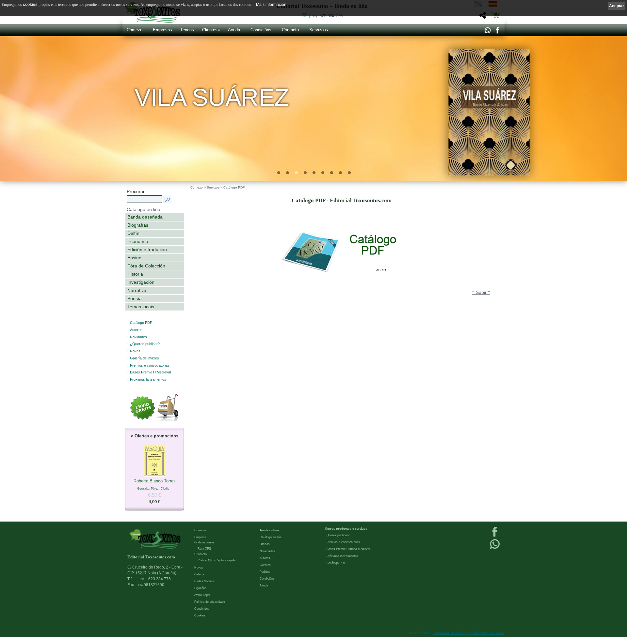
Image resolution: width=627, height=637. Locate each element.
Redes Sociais (204, 581)
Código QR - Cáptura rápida (216, 560)
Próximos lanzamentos (148, 379)
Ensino (134, 257)
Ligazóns (200, 588)
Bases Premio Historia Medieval (348, 549)
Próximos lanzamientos (342, 556)
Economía (137, 241)
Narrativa (136, 290)
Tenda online (269, 530)
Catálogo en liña (270, 537)
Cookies (199, 615)
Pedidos (265, 571)
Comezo (134, 29)
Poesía (134, 298)
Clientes (209, 29)
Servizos (317, 29)
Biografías (137, 225)
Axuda (234, 29)
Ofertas (265, 544)
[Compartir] (482, 17)
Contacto (290, 29)
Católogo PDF (234, 187)
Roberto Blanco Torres (155, 491)
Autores (136, 330)
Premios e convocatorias (149, 365)
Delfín (133, 233)
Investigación (140, 282)
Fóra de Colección (146, 265)
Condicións (260, 29)
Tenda (186, 29)
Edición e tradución (147, 249)
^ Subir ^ (481, 292)
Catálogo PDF (141, 323)
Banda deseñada (145, 217)
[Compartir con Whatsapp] (487, 32)
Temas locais (140, 306)
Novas (135, 351)
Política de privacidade (209, 601)
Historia (135, 274)
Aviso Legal (202, 595)
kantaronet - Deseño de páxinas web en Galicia (469, 633)
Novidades (138, 337)
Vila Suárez (212, 97)
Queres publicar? (338, 535)
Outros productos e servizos (346, 528)
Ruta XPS (204, 548)
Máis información (271, 4)
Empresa (161, 29)
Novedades (267, 551)
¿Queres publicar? (145, 344)
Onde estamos (204, 542)
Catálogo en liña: (144, 209)
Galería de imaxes (144, 358)
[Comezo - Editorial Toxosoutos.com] (155, 538)
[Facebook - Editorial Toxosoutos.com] (497, 32)
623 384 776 (326, 15)
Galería (199, 574)
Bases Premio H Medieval (150, 372)
